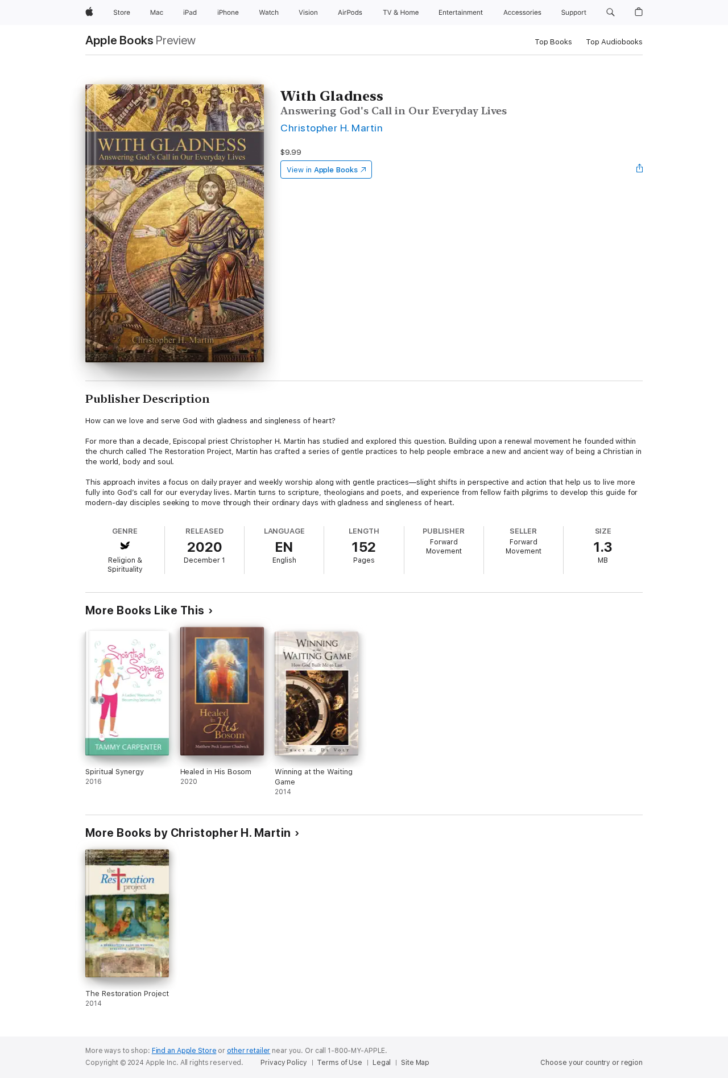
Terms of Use (339, 1063)
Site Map (415, 1063)
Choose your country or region (591, 1063)
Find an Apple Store (184, 1051)
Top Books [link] (553, 42)
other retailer (248, 1051)
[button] (610, 12)
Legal (382, 1063)
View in (322, 170)
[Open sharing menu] (640, 169)
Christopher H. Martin (331, 128)
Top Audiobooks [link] (614, 42)
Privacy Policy (283, 1063)
